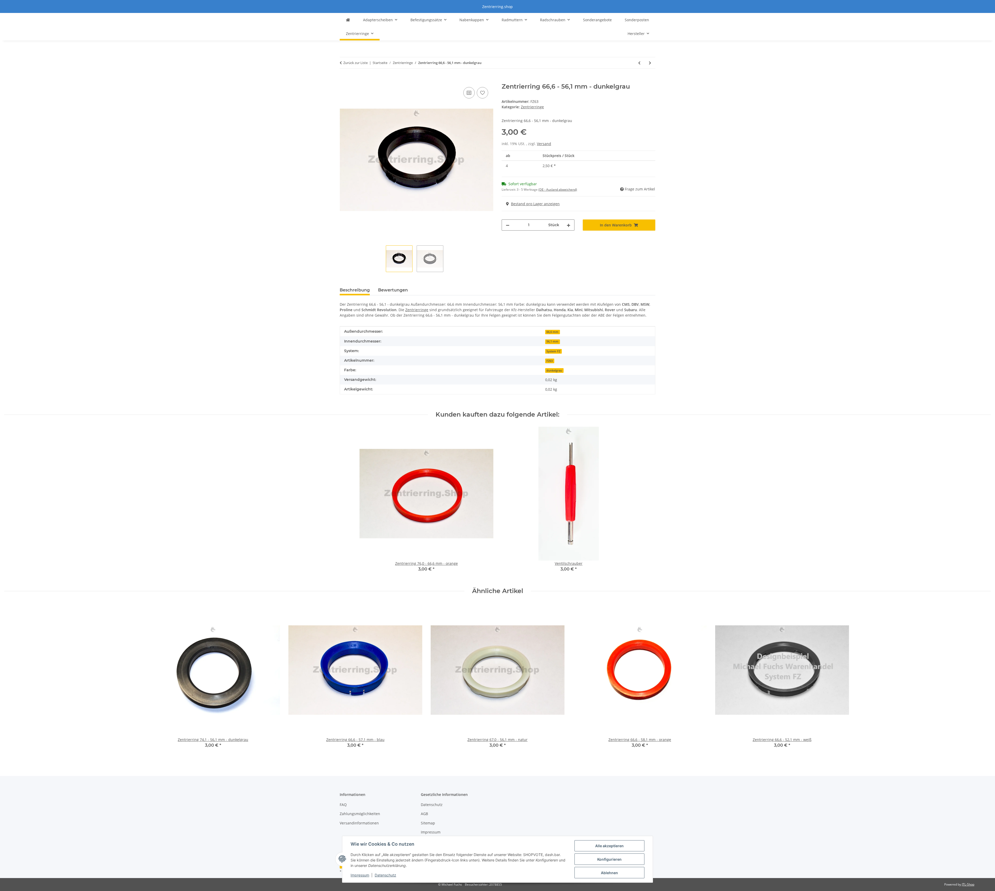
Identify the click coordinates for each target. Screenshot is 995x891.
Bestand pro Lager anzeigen (535, 203)
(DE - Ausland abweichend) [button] (557, 189)
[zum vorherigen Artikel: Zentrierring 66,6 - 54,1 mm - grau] (639, 62)
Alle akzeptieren (609, 846)
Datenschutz (385, 875)
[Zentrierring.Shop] (348, 20)
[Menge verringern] (507, 225)
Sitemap (428, 823)
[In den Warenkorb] (344, 80)
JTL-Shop (968, 884)
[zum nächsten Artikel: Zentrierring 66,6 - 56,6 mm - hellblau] (650, 62)
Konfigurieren (609, 859)
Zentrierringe (532, 106)
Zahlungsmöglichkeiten (360, 813)
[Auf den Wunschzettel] (482, 92)
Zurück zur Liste (355, 62)
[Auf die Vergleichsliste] (469, 92)
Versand (544, 143)
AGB (424, 813)
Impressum (360, 875)
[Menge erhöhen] (568, 225)
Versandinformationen (359, 823)
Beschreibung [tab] (355, 290)
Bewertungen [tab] (393, 290)
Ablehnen (609, 873)
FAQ (343, 804)
